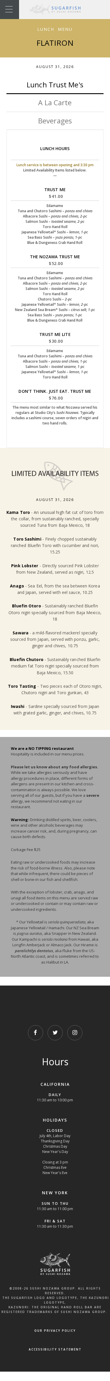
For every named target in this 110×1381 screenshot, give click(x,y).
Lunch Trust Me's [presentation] (55, 84)
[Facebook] (35, 1032)
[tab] (55, 85)
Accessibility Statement (55, 1349)
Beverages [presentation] (55, 120)
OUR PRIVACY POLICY (55, 1331)
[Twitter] (55, 1032)
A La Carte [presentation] (55, 102)
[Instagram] (75, 1032)
